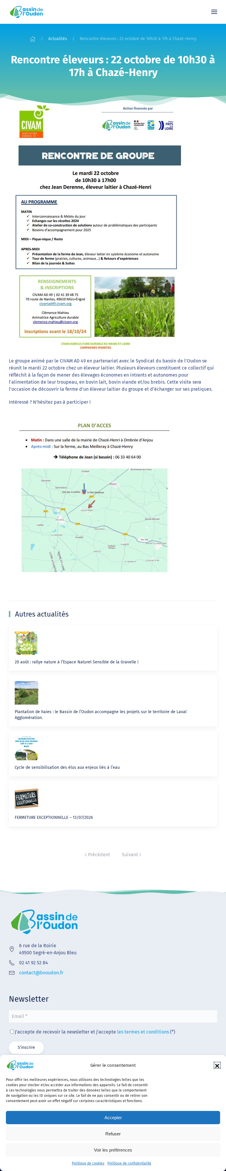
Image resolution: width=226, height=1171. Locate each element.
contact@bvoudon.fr (41, 972)
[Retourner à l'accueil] (26, 12)
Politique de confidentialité (129, 1163)
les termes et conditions (143, 1032)
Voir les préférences (113, 1149)
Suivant (130, 854)
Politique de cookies (88, 1163)
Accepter (113, 1117)
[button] (217, 1065)
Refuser (113, 1133)
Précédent (99, 854)
